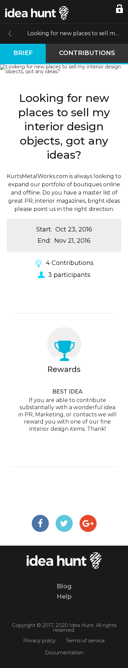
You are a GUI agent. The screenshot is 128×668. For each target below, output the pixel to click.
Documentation (64, 653)
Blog (64, 586)
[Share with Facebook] (40, 523)
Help (64, 596)
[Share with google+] (88, 523)
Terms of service (85, 641)
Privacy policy (39, 641)
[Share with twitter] (64, 523)
